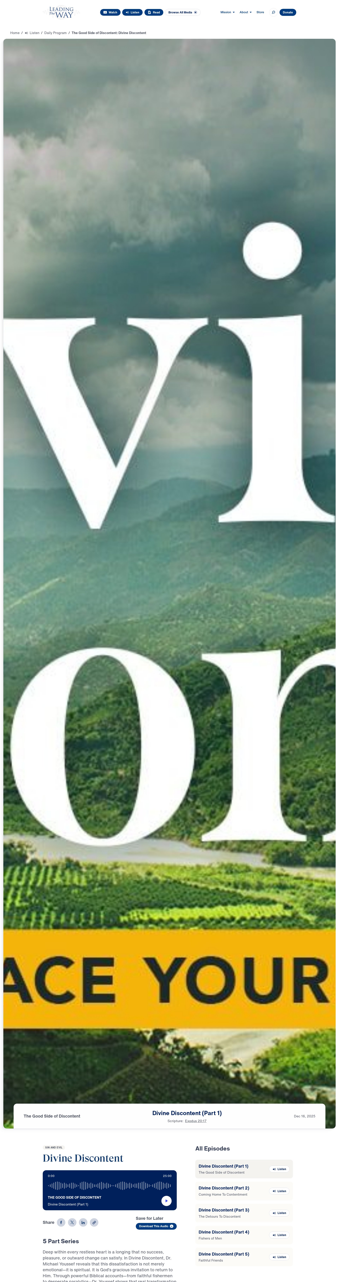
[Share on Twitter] (72, 1222)
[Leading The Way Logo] (61, 12)
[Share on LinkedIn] (83, 1222)
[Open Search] (273, 12)
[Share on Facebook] (61, 1222)
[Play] (166, 1201)
